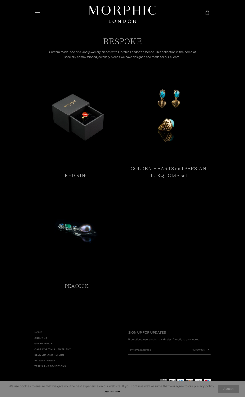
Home (38, 332)
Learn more (112, 391)
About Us (40, 338)
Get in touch (43, 343)
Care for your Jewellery (52, 349)
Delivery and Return (49, 355)
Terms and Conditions (50, 366)
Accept (228, 388)
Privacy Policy (45, 360)
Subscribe (199, 350)
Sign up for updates (147, 332)
